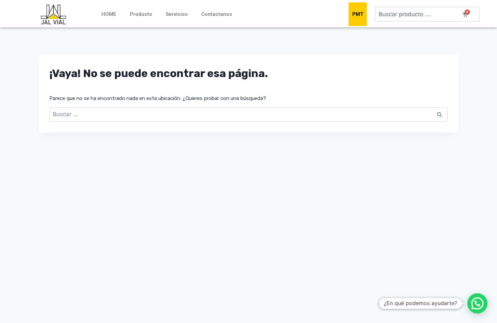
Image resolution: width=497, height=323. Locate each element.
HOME (108, 14)
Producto (141, 14)
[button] (477, 303)
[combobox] (427, 14)
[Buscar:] (248, 114)
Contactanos (216, 14)
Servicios (177, 14)
